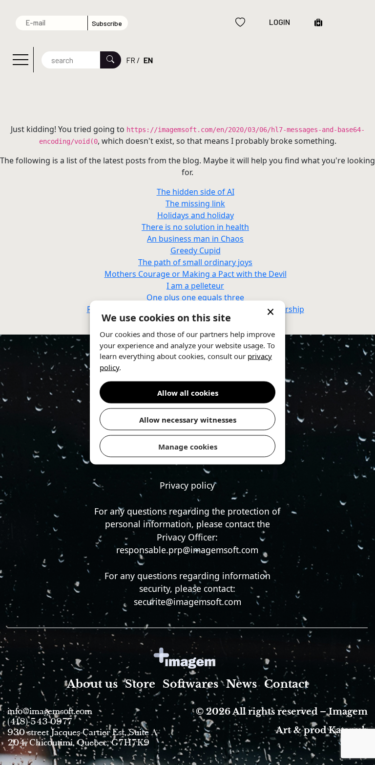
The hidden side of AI (195, 191)
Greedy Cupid (195, 250)
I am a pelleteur (195, 285)
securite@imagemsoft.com (187, 602)
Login (279, 21)
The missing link (195, 203)
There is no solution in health (195, 227)
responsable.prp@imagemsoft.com (187, 550)
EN (148, 60)
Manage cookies (187, 446)
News (241, 684)
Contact (286, 684)
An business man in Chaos (195, 238)
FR (130, 60)
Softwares (190, 684)
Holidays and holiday (195, 215)
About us (92, 684)
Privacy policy (187, 485)
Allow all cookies (187, 392)
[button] (270, 313)
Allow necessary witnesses (187, 419)
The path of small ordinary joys (195, 262)
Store (140, 684)
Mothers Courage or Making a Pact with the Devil (195, 274)
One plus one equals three (195, 297)
